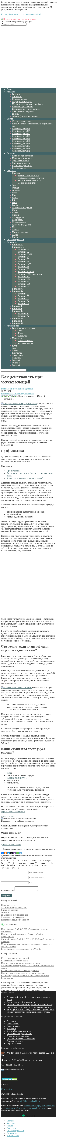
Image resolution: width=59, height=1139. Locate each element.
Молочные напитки (27, 183)
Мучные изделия (20, 232)
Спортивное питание (22, 163)
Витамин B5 (23, 259)
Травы (15, 185)
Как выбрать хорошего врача (14, 961)
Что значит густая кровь (12, 917)
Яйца (14, 200)
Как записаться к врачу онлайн (15, 958)
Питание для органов (22, 158)
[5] (16, 396)
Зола (14, 348)
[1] (2, 396)
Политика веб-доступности (19, 1033)
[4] (12, 396)
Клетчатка (17, 353)
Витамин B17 (24, 286)
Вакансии (11, 1028)
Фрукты (16, 190)
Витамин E (17, 306)
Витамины (12, 242)
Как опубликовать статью (19, 1031)
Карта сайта (6, 1089)
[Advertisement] (29, 56)
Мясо (14, 193)
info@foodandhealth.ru (30, 1101)
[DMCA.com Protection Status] (9, 1080)
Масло (15, 227)
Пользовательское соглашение (21, 1038)
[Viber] (14, 853)
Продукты (11, 170)
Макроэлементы (25, 343)
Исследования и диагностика (26, 109)
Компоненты (13, 326)
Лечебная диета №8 (21, 148)
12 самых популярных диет (14, 907)
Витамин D (17, 291)
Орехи (15, 210)
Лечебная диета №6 (21, 143)
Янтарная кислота (9, 910)
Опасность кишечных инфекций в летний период (30, 1004)
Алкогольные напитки (28, 175)
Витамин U (17, 323)
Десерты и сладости (21, 225)
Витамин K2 (23, 316)
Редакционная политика (18, 1036)
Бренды (15, 114)
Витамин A (17, 244)
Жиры (20, 333)
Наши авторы (13, 1023)
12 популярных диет (21, 121)
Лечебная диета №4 (21, 138)
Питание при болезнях (22, 106)
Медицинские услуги (22, 101)
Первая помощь (19, 99)
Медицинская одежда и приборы (27, 104)
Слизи (15, 350)
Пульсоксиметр (8, 905)
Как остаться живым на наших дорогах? (20, 970)
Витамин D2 (23, 296)
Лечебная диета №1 (21, 131)
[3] (9, 396)
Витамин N (17, 318)
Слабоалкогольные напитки (31, 178)
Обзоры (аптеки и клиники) (25, 116)
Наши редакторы (15, 1026)
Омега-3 (16, 360)
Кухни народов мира (22, 165)
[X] (11, 853)
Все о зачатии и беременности (21, 1002)
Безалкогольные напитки (29, 180)
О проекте (11, 1021)
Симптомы (17, 96)
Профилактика (13, 471)
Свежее (10, 89)
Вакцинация (7, 978)
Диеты (10, 119)
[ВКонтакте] (2, 853)
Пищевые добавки (15, 239)
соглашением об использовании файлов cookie (25, 1108)
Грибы (15, 205)
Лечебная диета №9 (21, 151)
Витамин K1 (23, 313)
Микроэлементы (25, 340)
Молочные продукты (22, 207)
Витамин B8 (23, 266)
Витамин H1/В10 (26, 271)
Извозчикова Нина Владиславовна (17, 393)
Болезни (16, 94)
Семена (15, 229)
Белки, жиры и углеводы (23, 328)
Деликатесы (17, 220)
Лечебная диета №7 (21, 146)
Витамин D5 (23, 303)
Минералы (17, 338)
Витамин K (17, 311)
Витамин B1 (23, 249)
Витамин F (17, 308)
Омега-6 (16, 363)
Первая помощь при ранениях (15, 920)
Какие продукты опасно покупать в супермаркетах (25, 975)
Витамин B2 (23, 252)
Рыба (14, 202)
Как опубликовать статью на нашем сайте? (21, 14)
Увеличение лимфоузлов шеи (14, 915)
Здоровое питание (20, 160)
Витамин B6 (23, 262)
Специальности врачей (23, 111)
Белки (20, 331)
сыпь (9, 773)
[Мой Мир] (8, 853)
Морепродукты (19, 222)
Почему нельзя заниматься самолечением (20, 963)
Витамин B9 (23, 269)
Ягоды (15, 212)
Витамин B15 (24, 281)
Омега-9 (16, 365)
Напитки (16, 173)
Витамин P (17, 321)
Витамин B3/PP (25, 254)
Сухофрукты (18, 217)
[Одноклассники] (5, 853)
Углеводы (22, 335)
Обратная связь (14, 1043)
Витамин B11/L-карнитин (30, 274)
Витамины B (18, 247)
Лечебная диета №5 (21, 141)
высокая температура (16, 778)
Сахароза (16, 358)
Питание (11, 153)
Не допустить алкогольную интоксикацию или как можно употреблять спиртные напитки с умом (30, 1010)
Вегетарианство (19, 168)
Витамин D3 (23, 298)
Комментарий (7, 890)
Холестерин (17, 355)
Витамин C (17, 289)
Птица (15, 197)
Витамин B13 (24, 279)
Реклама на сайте (15, 1041)
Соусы (15, 237)
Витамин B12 (24, 276)
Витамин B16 (24, 284)
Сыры (15, 234)
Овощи (15, 188)
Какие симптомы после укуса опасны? (25, 478)
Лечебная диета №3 (21, 136)
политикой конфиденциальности (39, 1106)
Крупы (15, 195)
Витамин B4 (23, 257)
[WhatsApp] (17, 853)
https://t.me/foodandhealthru (13, 811)
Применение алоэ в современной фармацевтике (29, 1007)
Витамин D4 (23, 301)
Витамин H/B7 (24, 264)
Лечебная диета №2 (21, 133)
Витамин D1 (23, 294)
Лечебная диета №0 (21, 128)
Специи (15, 215)
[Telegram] (20, 853)
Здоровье (11, 91)
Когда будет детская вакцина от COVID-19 (21, 949)
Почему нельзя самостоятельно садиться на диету (24, 973)
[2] (6, 396)
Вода (14, 345)
